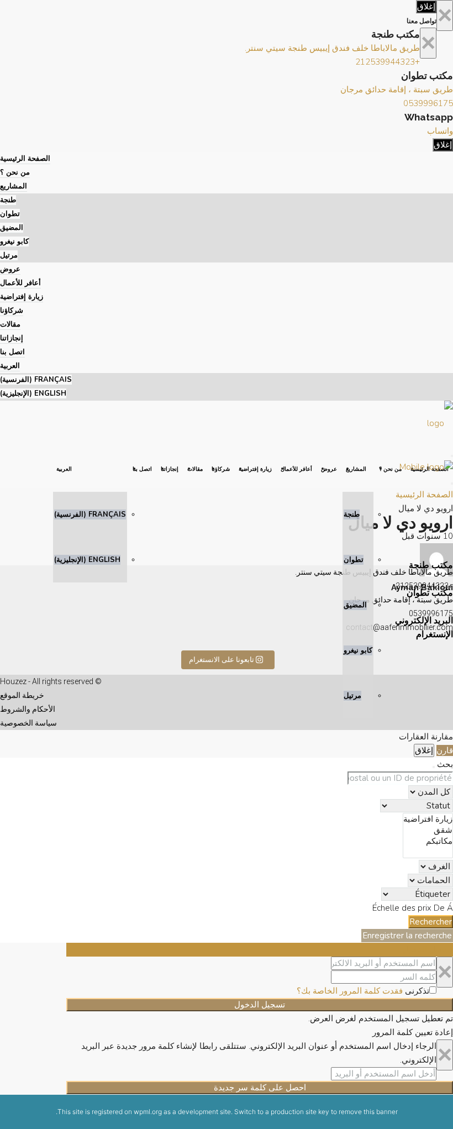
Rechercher (430, 921)
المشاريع (13, 186)
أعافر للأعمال (20, 283)
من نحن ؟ (15, 172)
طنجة (8, 200)
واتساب (440, 130)
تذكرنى (416, 990)
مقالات (10, 324)
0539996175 (428, 103)
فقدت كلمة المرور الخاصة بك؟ (350, 990)
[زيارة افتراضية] (427, 819)
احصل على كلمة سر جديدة (260, 1087)
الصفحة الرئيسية (25, 159)
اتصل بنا (12, 352)
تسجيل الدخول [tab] (427, 949)
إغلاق (426, 6)
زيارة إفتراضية (21, 297)
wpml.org (148, 1111)
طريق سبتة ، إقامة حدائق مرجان (396, 89)
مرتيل (9, 255)
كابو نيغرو (14, 241)
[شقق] (427, 830)
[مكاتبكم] (427, 841)
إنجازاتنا (11, 338)
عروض (10, 269)
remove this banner (368, 1111)
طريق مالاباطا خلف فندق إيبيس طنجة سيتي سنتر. (332, 48)
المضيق (11, 228)
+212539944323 (387, 61)
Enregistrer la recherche (407, 935)
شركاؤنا (11, 311)
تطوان (10, 214)
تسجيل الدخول (259, 1004)
